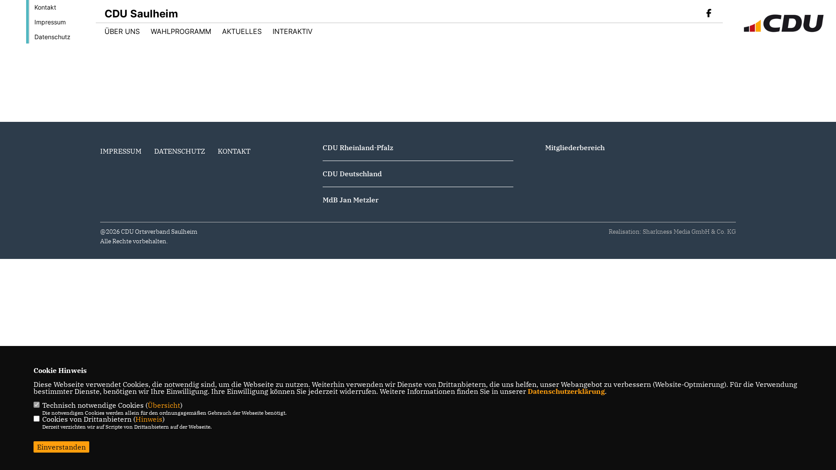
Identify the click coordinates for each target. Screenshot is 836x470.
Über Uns (122, 31)
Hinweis (148, 419)
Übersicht (164, 405)
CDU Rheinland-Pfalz (358, 147)
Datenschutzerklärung (566, 391)
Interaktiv (293, 31)
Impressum (50, 22)
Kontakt (45, 7)
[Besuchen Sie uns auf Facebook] (709, 14)
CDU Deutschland (352, 173)
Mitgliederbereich (575, 147)
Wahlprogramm (181, 31)
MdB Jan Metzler (350, 199)
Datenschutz (52, 36)
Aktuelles (242, 31)
